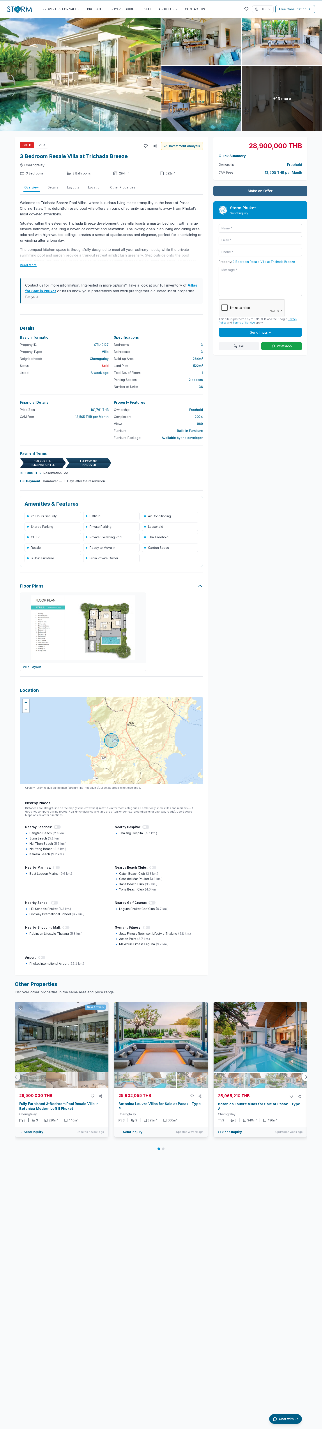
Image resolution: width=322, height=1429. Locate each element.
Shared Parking (42, 526)
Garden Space (158, 547)
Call (241, 346)
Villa (42, 145)
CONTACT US (195, 9)
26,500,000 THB (35, 1095)
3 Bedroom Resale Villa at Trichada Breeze (264, 262)
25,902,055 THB (135, 1095)
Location (94, 187)
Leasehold (155, 526)
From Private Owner (104, 558)
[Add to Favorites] (146, 146)
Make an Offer (260, 191)
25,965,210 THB (234, 1095)
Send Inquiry (33, 1132)
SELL (148, 9)
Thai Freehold (158, 537)
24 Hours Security (44, 516)
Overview (31, 187)
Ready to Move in (102, 547)
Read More (28, 265)
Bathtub (95, 516)
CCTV (35, 537)
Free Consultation (292, 9)
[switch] (57, 827)
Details (53, 187)
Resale (36, 547)
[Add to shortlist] (92, 1096)
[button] (26, 702)
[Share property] (100, 1096)
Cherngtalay (34, 165)
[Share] (155, 146)
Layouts (73, 187)
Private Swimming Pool (106, 537)
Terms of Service (244, 322)
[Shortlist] (246, 9)
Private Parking (100, 526)
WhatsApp (284, 346)
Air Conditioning (159, 516)
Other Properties (122, 187)
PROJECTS (95, 9)
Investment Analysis (184, 146)
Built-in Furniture (42, 558)
